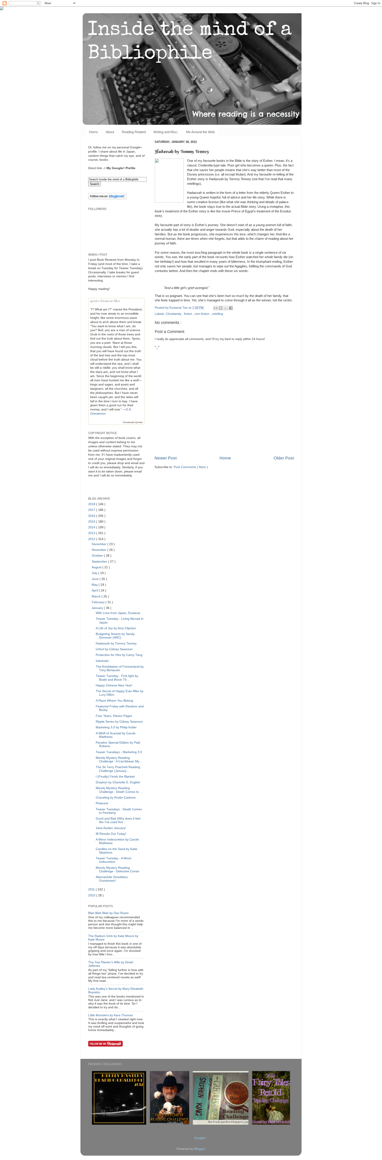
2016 (92, 516)
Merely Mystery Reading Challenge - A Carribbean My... (119, 759)
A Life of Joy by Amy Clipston (116, 628)
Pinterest (102, 803)
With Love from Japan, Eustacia (118, 613)
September (100, 561)
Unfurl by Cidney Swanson (114, 649)
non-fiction (202, 314)
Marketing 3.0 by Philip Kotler (116, 727)
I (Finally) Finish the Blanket (115, 776)
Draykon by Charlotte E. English (118, 782)
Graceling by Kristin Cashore (116, 797)
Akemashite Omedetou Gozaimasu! (112, 878)
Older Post (284, 458)
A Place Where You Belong (114, 700)
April (95, 590)
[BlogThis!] (220, 308)
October (98, 555)
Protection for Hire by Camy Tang (119, 655)
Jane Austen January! (111, 828)
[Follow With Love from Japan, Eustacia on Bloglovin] (107, 198)
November (99, 550)
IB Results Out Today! (111, 833)
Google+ (200, 1138)
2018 (92, 504)
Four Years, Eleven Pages (114, 716)
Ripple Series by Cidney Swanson (119, 721)
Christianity (174, 314)
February (98, 602)
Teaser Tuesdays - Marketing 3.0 (119, 752)
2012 (92, 539)
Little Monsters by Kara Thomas (110, 1015)
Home (93, 132)
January (98, 608)
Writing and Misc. (165, 132)
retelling (217, 314)
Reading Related (134, 132)
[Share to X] (225, 308)
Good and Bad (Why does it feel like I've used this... (118, 820)
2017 (92, 510)
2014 (92, 527)
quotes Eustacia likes (105, 300)
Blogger (199, 1149)
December (99, 544)
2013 (92, 533)
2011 (92, 889)
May (95, 584)
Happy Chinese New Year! (114, 685)
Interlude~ (103, 661)
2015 (92, 521)
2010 (92, 895)
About (110, 132)
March (96, 596)
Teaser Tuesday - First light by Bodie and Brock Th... (117, 677)
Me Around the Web (200, 132)
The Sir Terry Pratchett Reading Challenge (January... (118, 768)
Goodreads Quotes (133, 422)
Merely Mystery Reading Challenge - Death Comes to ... (119, 789)
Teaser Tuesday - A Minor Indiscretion (114, 860)
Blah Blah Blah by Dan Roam (108, 913)
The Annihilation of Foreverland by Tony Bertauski (120, 668)
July (95, 573)
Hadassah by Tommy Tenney (116, 643)
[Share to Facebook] (231, 308)
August (97, 567)
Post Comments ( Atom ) (191, 467)
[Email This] (215, 308)
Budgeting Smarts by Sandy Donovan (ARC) (115, 635)
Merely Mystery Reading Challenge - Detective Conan (117, 869)
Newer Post (166, 458)
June (95, 579)
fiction (188, 314)
